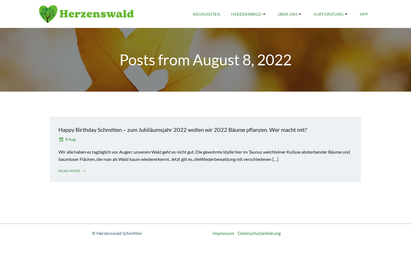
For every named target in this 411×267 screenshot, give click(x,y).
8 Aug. (70, 139)
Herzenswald (246, 14)
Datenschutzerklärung (259, 233)
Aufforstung (329, 14)
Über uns (287, 14)
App (364, 14)
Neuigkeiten (206, 14)
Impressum (223, 233)
